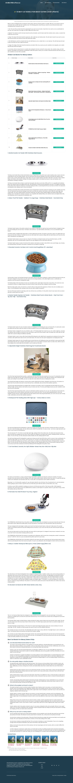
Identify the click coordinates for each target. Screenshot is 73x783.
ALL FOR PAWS (11, 748)
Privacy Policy (54, 775)
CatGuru (15, 748)
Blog (42, 766)
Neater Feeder (33, 748)
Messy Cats (29, 748)
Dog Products (48, 2)
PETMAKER (42, 748)
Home (41, 2)
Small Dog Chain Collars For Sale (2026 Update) (17, 749)
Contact (65, 775)
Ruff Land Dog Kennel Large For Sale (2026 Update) (17, 750)
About (42, 764)
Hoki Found (19, 748)
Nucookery (38, 748)
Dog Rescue (64, 2)
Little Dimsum (24, 748)
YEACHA (45, 748)
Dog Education (56, 2)
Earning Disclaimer (60, 775)
